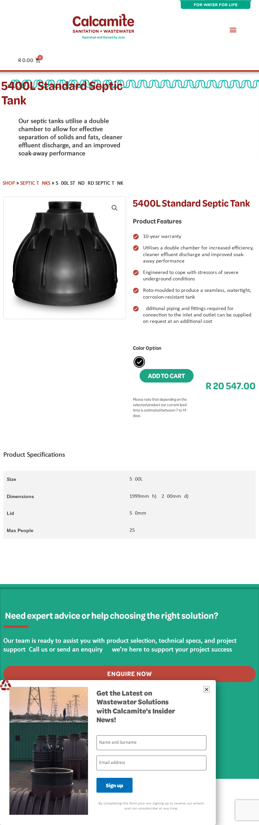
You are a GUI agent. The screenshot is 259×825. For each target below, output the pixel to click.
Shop (9, 183)
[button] (233, 29)
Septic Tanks (35, 183)
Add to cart (166, 375)
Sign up (114, 785)
